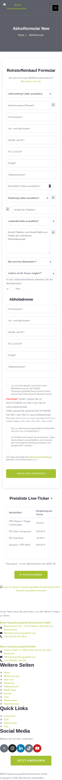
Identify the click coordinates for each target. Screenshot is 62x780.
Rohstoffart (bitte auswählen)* (29, 186)
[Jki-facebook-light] (4, 748)
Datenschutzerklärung (40, 457)
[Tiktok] (29, 748)
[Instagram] (12, 748)
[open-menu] (55, 8)
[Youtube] (37, 748)
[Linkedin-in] (21, 748)
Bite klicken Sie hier (31, 81)
